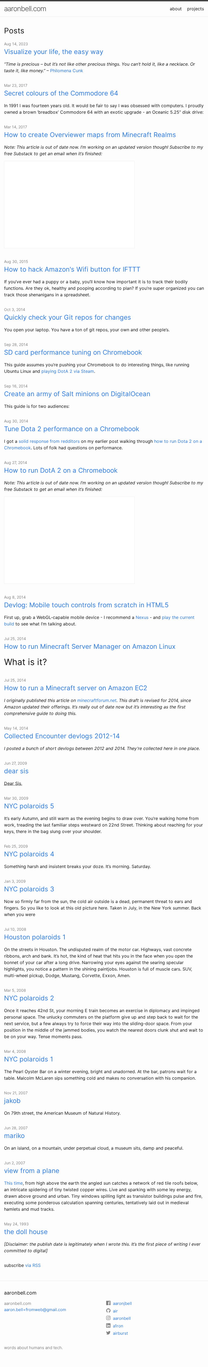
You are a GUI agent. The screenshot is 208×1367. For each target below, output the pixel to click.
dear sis (16, 771)
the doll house (26, 1232)
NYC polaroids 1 (28, 1059)
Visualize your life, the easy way (53, 52)
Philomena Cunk (66, 70)
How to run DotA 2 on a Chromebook (61, 470)
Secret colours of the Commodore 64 (61, 93)
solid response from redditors (49, 441)
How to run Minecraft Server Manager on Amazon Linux (90, 646)
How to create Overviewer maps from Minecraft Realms (90, 135)
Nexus (142, 617)
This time (13, 1183)
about (176, 8)
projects (195, 8)
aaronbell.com (25, 8)
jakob (12, 1101)
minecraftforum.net (96, 700)
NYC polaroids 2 (29, 998)
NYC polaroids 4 (29, 854)
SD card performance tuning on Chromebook (73, 352)
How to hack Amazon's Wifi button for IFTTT (72, 269)
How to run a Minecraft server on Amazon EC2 (75, 688)
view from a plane (31, 1171)
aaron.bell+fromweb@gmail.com (35, 1309)
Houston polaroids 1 (35, 937)
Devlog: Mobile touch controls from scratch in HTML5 (86, 605)
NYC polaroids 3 (29, 889)
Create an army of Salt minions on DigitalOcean (77, 394)
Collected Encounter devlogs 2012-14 (62, 736)
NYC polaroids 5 (29, 806)
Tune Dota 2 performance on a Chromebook (71, 429)
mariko (14, 1136)
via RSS (33, 1265)
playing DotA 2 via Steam (67, 371)
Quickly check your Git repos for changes (67, 317)
